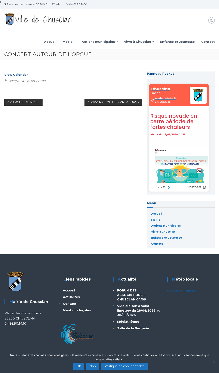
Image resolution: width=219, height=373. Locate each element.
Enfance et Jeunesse (177, 42)
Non (92, 366)
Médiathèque (128, 322)
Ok (79, 366)
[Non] (214, 361)
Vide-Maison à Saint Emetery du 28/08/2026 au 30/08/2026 (138, 310)
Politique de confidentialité (124, 366)
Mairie (68, 42)
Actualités (71, 297)
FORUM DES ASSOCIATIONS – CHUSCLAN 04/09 (131, 294)
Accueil (50, 42)
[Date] (6, 80)
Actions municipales (98, 42)
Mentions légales (77, 310)
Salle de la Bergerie (133, 328)
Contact (208, 42)
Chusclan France (181, 291)
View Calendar (16, 75)
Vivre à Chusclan (137, 42)
